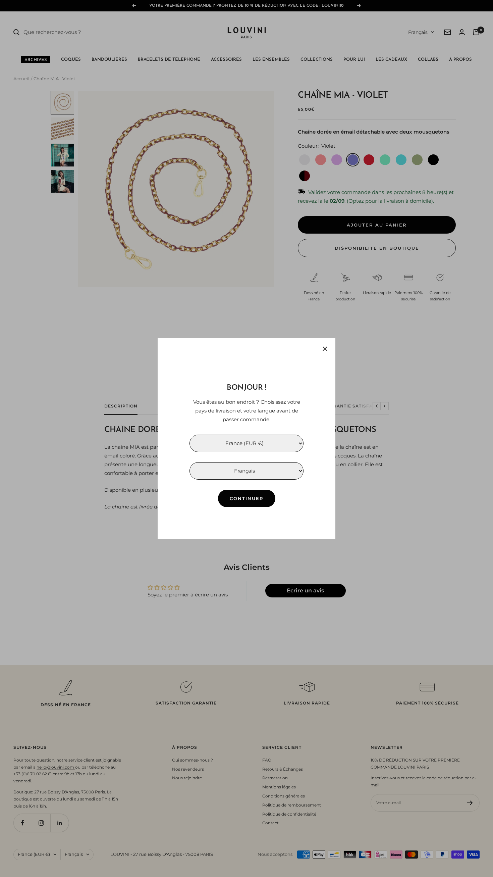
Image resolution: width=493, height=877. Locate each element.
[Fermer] (325, 348)
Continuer (247, 498)
